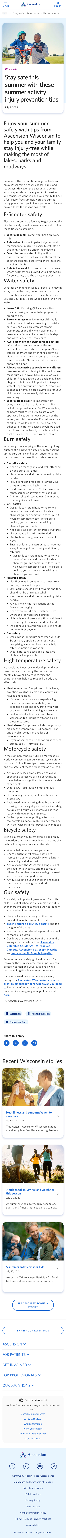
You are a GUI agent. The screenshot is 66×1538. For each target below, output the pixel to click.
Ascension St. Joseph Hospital (38, 949)
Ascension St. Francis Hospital (31, 953)
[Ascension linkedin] (26, 1466)
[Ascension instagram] (54, 1466)
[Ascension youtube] (40, 1466)
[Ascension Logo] (33, 1456)
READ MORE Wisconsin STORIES (33, 1305)
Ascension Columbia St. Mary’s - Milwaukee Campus (30, 945)
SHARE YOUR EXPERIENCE (33, 1330)
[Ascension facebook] (12, 1466)
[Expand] (4, 13)
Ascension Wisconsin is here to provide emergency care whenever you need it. (33, 983)
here (7, 995)
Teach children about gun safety (28, 923)
